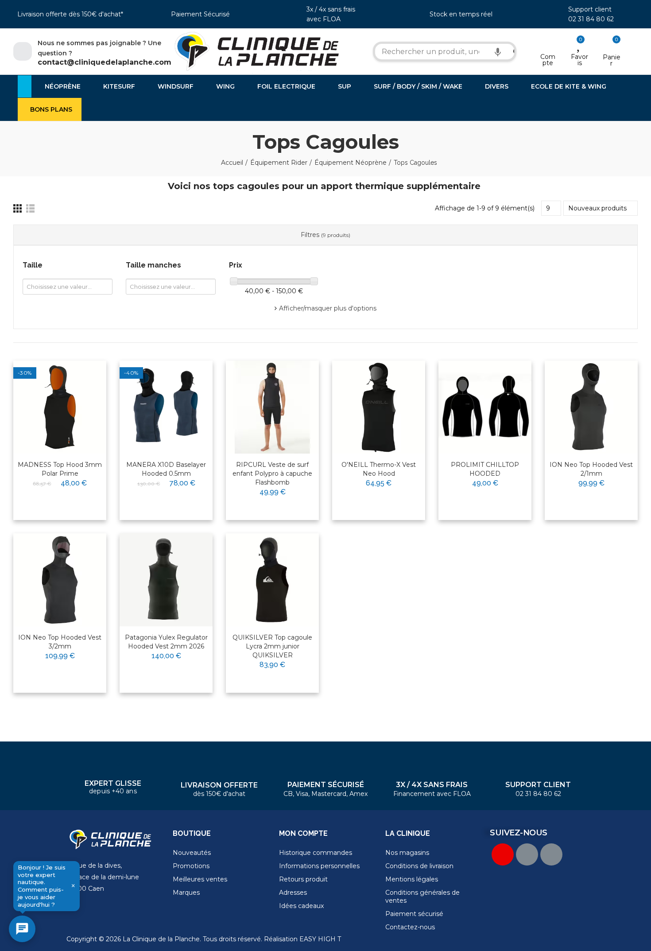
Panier (611, 60)
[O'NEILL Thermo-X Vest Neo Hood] (378, 407)
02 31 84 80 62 (591, 19)
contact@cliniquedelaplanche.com (104, 62)
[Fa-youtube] (503, 854)
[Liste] (30, 208)
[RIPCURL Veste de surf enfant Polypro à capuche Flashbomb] (272, 407)
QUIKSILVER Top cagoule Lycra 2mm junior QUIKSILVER (272, 646)
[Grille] (17, 208)
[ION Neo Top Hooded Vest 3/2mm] (59, 579)
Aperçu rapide (78, 395)
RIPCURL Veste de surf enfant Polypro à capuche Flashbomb (272, 473)
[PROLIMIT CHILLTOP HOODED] (484, 407)
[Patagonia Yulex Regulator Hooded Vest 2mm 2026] (166, 579)
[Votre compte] (548, 45)
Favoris (579, 60)
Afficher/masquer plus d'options (327, 308)
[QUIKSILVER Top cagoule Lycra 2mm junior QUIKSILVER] (272, 579)
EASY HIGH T (320, 939)
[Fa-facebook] (527, 854)
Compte (547, 60)
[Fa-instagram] (551, 854)
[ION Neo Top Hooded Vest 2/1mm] (591, 407)
